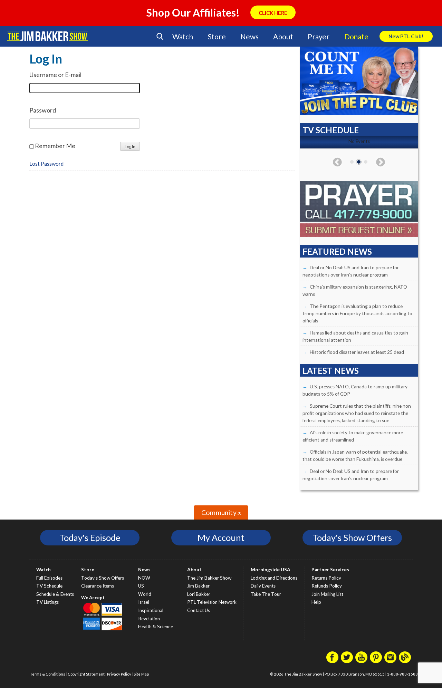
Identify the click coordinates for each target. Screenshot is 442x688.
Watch (182, 36)
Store (217, 36)
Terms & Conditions (47, 674)
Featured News (337, 251)
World (144, 594)
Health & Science (155, 626)
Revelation (149, 618)
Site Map (141, 674)
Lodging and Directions (274, 578)
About (283, 36)
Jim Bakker (47, 36)
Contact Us (198, 610)
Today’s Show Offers (102, 578)
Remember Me (55, 145)
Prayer (318, 36)
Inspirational (150, 610)
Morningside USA (270, 569)
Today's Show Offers (352, 537)
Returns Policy (326, 578)
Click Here (273, 13)
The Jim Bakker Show (209, 578)
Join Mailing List (327, 594)
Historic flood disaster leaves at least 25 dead (357, 352)
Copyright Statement (86, 674)
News (249, 36)
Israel (143, 602)
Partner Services (330, 569)
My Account (221, 537)
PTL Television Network (212, 602)
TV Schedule (49, 586)
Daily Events (263, 586)
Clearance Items (97, 586)
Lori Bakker (198, 594)
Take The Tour (266, 594)
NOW (144, 578)
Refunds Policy (326, 586)
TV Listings (47, 602)
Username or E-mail (55, 74)
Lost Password (46, 163)
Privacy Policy (119, 674)
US (141, 586)
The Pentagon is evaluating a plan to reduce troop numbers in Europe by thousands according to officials (357, 313)
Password (42, 110)
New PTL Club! (406, 36)
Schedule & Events (55, 594)
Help (316, 602)
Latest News (330, 371)
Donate (356, 36)
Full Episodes (49, 578)
